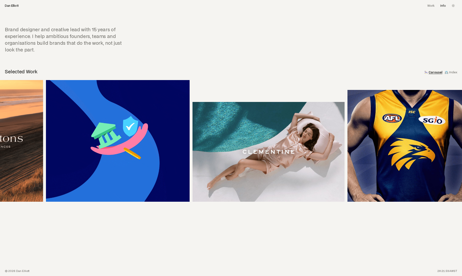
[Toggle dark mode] (453, 5)
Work (431, 5)
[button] (115, 146)
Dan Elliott (12, 5)
